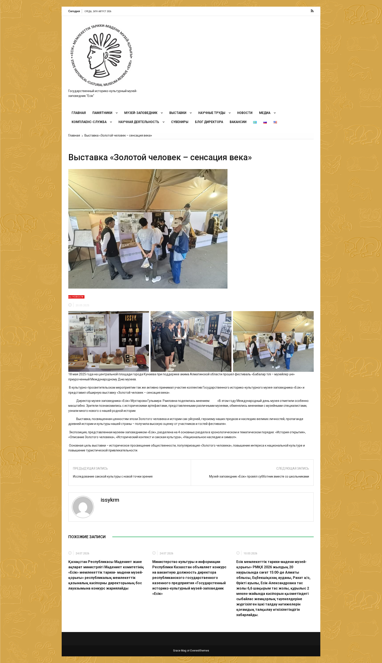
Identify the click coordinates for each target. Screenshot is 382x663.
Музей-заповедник (140, 113)
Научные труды (211, 113)
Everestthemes (199, 650)
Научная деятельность (138, 122)
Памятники (102, 113)
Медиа (264, 113)
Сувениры (179, 122)
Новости (244, 113)
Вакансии (238, 122)
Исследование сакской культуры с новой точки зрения (113, 476)
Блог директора (209, 122)
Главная (79, 113)
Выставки (177, 113)
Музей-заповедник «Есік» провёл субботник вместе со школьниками (259, 476)
